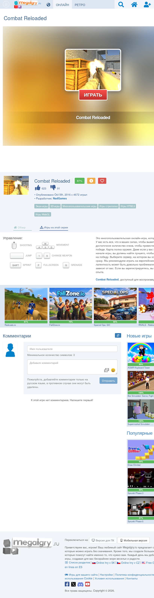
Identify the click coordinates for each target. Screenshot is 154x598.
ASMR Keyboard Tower (139, 367)
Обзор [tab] (21, 227)
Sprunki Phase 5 (135, 521)
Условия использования (109, 578)
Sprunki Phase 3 (135, 493)
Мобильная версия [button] (135, 540)
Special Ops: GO (102, 324)
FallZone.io (54, 324)
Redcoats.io (10, 324)
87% (79, 181)
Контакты (132, 578)
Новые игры (139, 335)
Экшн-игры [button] (41, 206)
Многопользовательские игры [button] (79, 206)
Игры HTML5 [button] (128, 206)
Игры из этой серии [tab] (55, 227)
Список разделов (79, 562)
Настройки (107, 574)
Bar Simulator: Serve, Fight (140, 395)
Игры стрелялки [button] (108, 206)
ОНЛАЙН (64, 4)
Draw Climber (134, 464)
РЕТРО (81, 4)
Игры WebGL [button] (42, 214)
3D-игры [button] (55, 206)
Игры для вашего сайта (83, 574)
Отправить (108, 380)
